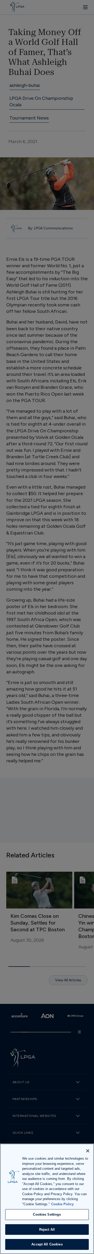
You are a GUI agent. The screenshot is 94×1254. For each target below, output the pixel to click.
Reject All (47, 1229)
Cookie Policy (62, 1204)
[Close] (87, 1151)
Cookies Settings (47, 1214)
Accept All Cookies (46, 1244)
